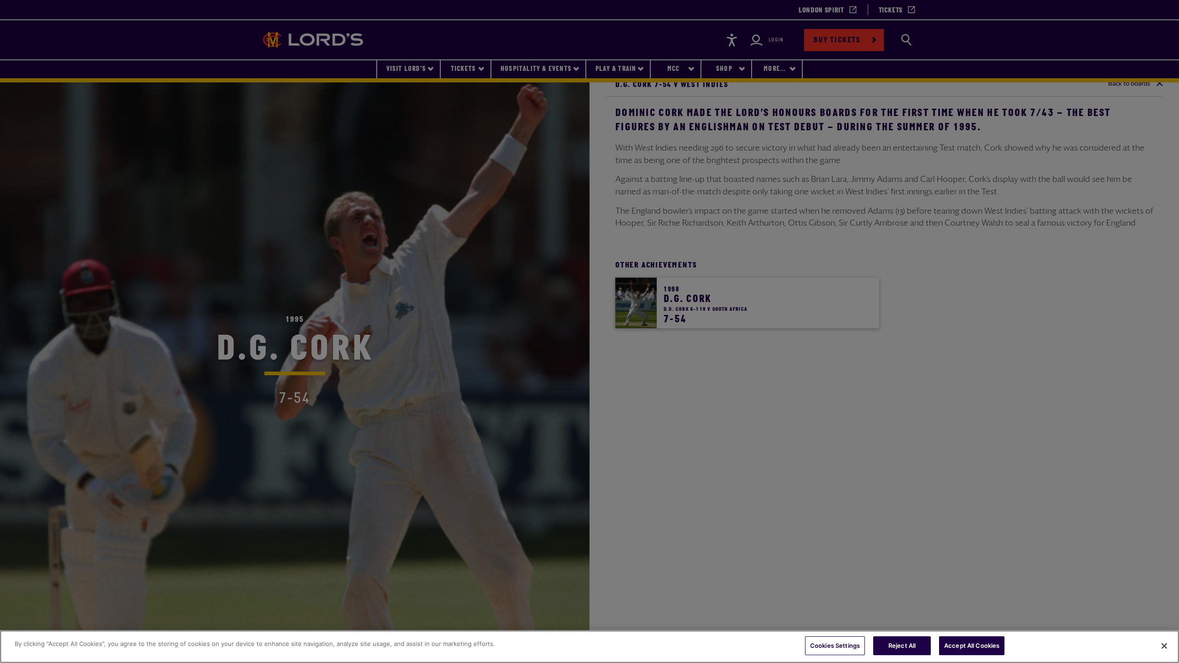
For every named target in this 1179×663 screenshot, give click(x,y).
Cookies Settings (835, 645)
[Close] (1164, 646)
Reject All (902, 645)
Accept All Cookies (971, 645)
